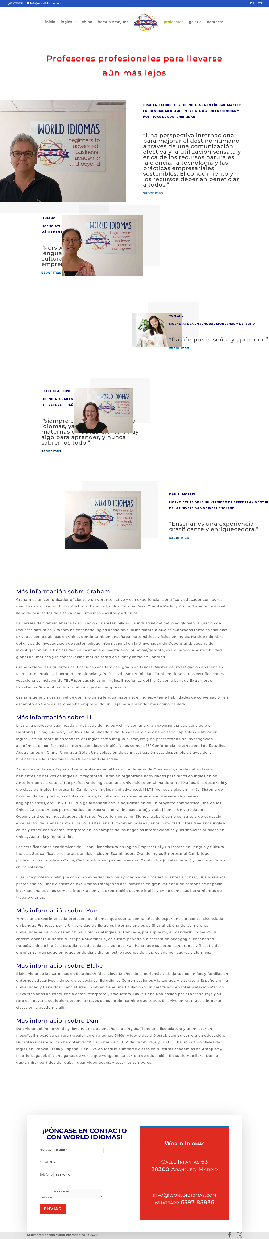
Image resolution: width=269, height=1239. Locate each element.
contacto (215, 22)
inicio (50, 22)
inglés (66, 22)
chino (87, 22)
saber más (153, 193)
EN (252, 3)
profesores (173, 22)
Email (44, 1162)
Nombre (46, 1150)
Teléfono (46, 1174)
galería (195, 22)
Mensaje (46, 1197)
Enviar (53, 1208)
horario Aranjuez (113, 22)
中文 (260, 3)
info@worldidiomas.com (184, 1194)
